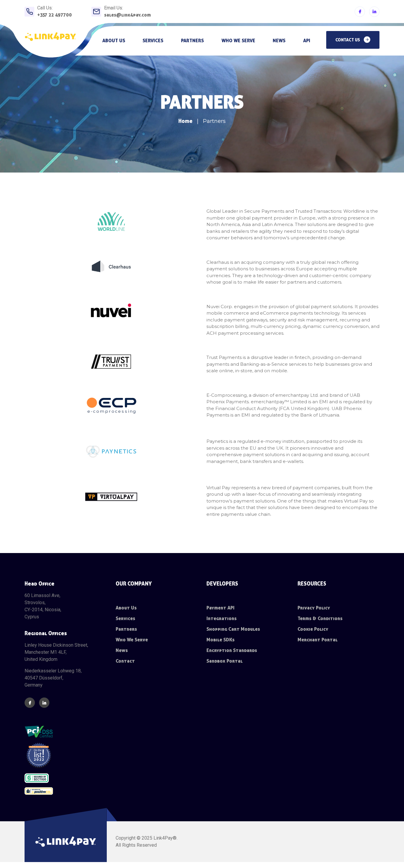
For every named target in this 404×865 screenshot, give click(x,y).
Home (185, 121)
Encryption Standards (231, 650)
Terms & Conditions (320, 618)
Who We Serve (132, 640)
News (279, 40)
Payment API (220, 608)
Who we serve (238, 40)
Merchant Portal (317, 640)
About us (113, 40)
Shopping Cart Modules (233, 629)
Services (153, 40)
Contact (125, 661)
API (306, 40)
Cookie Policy (313, 629)
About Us (126, 608)
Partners (192, 40)
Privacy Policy (314, 608)
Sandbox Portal (224, 661)
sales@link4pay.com (127, 15)
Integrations (221, 618)
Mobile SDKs (220, 640)
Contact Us (348, 40)
